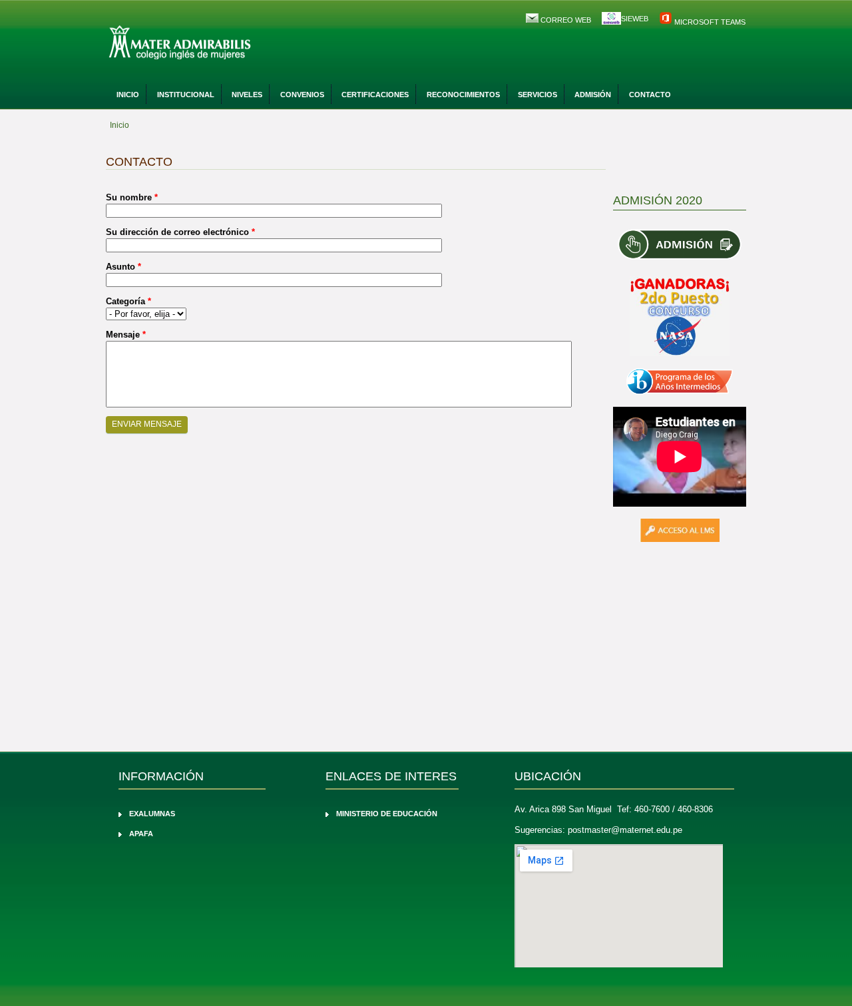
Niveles (247, 95)
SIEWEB (634, 19)
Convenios (302, 95)
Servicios (537, 95)
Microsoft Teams (709, 22)
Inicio (127, 95)
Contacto (650, 95)
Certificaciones (375, 95)
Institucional (185, 95)
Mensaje (126, 335)
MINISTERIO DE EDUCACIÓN (386, 814)
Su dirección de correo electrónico (180, 232)
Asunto (123, 267)
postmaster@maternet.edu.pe (625, 830)
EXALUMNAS (152, 814)
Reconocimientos (463, 95)
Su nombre (132, 197)
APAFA (141, 834)
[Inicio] (216, 44)
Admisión (592, 95)
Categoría (128, 301)
